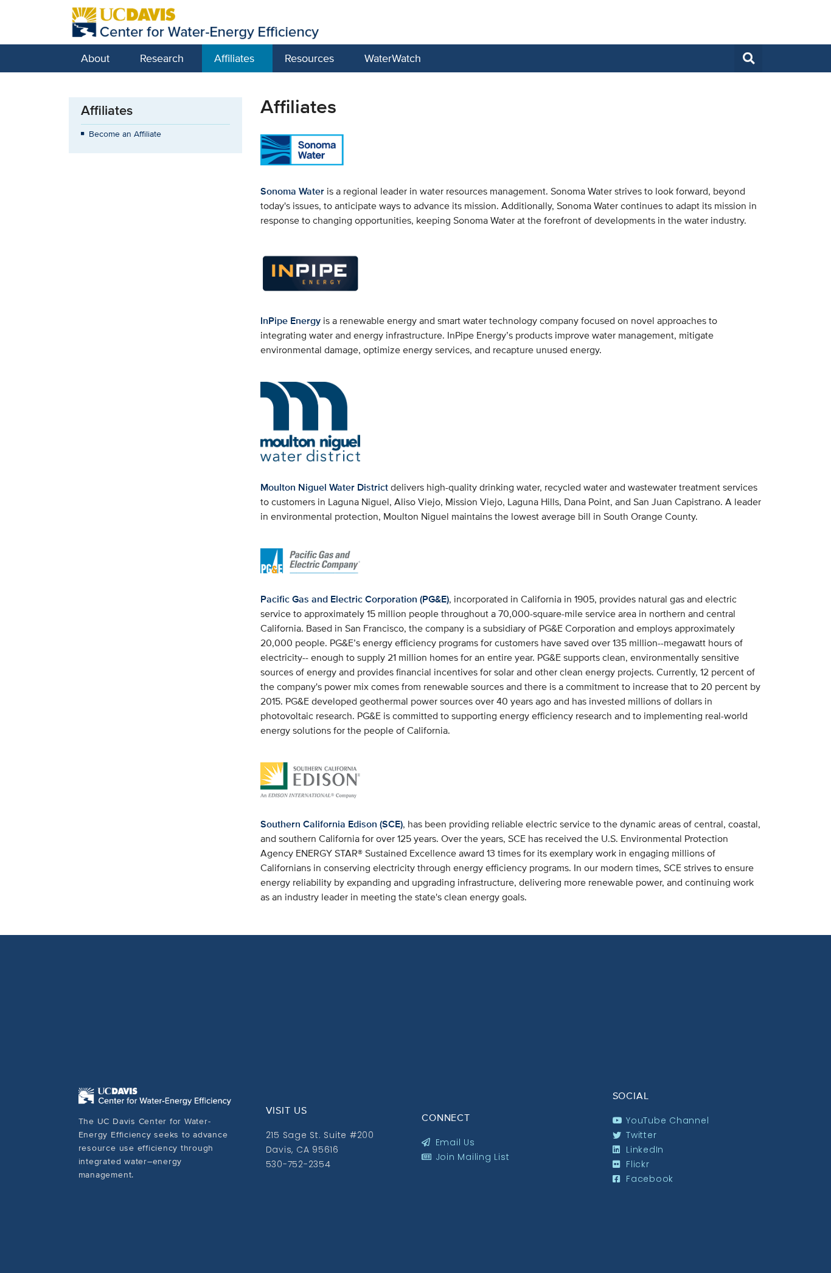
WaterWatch (392, 58)
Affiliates (234, 58)
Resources (309, 58)
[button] (748, 58)
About (95, 58)
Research (162, 58)
